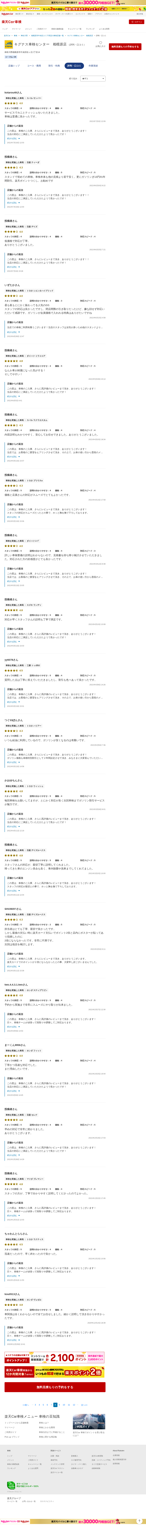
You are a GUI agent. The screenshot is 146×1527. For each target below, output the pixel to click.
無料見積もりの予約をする (125, 46)
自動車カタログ (77, 1468)
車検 (15, 36)
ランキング (90, 29)
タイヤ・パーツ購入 (79, 1464)
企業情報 (116, 1455)
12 (74, 1405)
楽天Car (7, 36)
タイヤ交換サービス (99, 1464)
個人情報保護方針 (119, 1459)
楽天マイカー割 (57, 1472)
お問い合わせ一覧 (29, 1501)
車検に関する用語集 (48, 1437)
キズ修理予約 (76, 1460)
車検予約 (54, 1460)
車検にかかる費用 (47, 1427)
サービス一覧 (12, 1501)
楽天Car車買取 (97, 1456)
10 (64, 1405)
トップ (4, 29)
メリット (28, 29)
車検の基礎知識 (57, 29)
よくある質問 (104, 29)
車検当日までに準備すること (52, 1432)
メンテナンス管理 (57, 1464)
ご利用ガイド (41, 29)
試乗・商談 (55, 1456)
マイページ (16, 29)
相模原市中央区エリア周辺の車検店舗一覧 (47, 36)
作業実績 (93, 66)
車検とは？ (44, 1423)
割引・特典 (54, 66)
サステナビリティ (47, 1501)
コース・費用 (34, 66)
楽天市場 (140, 14)
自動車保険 (96, 1468)
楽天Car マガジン (57, 1468)
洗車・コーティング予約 (101, 1460)
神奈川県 (24, 36)
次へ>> (84, 1405)
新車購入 (74, 1456)
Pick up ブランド (12, 1437)
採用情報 (116, 1464)
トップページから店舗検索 (17, 1423)
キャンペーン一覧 (74, 29)
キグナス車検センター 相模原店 (80, 36)
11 (69, 1405)
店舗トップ (14, 66)
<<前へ (26, 1405)
